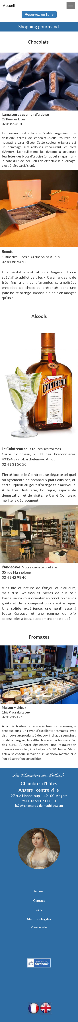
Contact (39, 900)
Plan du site (39, 927)
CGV (39, 910)
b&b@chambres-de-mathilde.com (39, 805)
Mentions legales (39, 919)
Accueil (39, 891)
